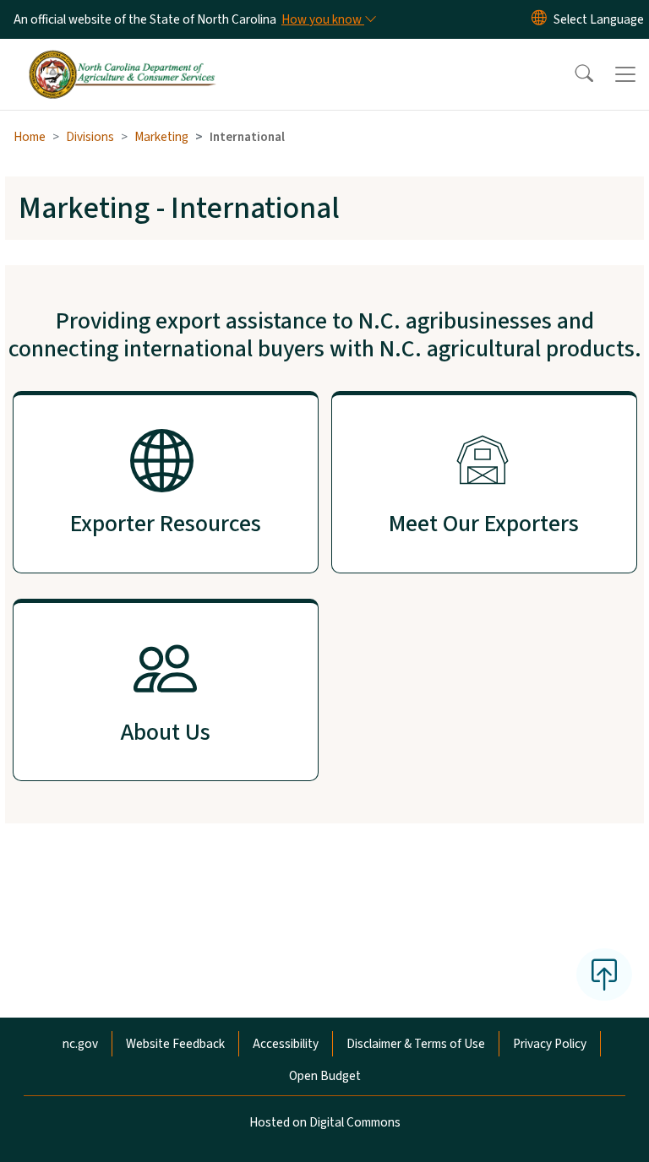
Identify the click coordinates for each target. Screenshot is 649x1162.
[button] (573, 74)
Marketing (161, 137)
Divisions (90, 137)
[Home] (122, 58)
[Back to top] (604, 974)
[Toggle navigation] (625, 74)
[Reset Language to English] (539, 19)
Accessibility (286, 1043)
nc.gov (80, 1043)
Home (30, 137)
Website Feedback (175, 1043)
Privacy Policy (549, 1043)
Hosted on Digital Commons (325, 1122)
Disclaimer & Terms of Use (415, 1043)
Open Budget (325, 1076)
